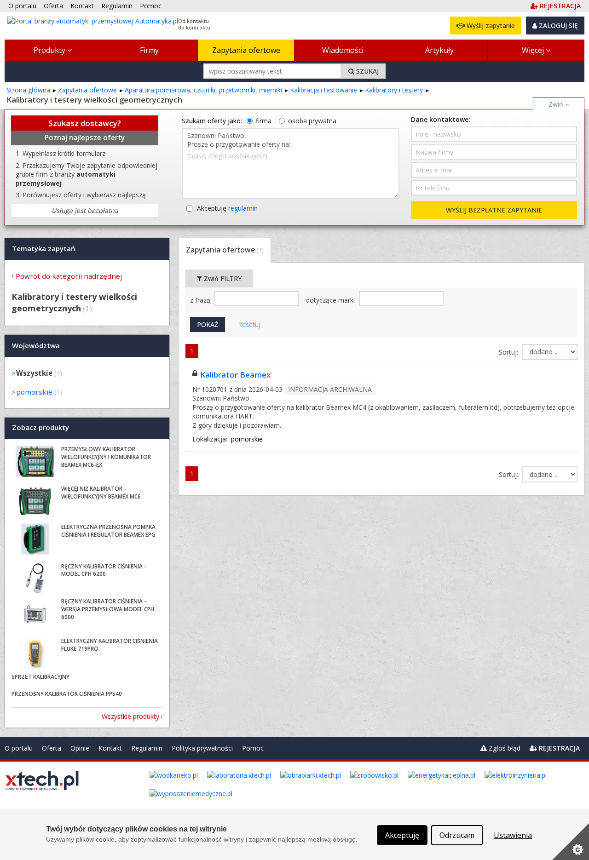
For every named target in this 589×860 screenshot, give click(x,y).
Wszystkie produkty (130, 716)
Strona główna (28, 90)
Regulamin (146, 748)
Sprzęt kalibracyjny (40, 677)
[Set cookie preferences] (570, 841)
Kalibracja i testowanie (323, 90)
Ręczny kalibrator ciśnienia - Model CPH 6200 (103, 570)
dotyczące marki (331, 300)
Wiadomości (343, 50)
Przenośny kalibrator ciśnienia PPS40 (67, 694)
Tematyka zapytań (43, 248)
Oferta (51, 748)
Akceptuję (227, 208)
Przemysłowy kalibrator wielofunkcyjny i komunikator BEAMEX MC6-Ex (106, 457)
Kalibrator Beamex (235, 374)
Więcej (534, 50)
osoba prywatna (312, 120)
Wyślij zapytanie (490, 25)
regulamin (243, 208)
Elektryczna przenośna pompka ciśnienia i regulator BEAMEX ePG (108, 531)
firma (263, 120)
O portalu (19, 748)
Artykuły (439, 50)
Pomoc (253, 748)
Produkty (50, 50)
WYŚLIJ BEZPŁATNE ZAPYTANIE (494, 210)
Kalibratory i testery (394, 90)
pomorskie (34, 391)
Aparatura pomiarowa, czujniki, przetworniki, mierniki (203, 90)
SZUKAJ (366, 71)
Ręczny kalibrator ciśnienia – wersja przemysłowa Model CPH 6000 (107, 609)
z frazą (201, 300)
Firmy (149, 50)
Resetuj (249, 324)
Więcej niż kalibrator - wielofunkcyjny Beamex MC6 (101, 492)
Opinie (79, 748)
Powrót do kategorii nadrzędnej (69, 276)
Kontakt (110, 748)
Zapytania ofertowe (246, 50)
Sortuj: (509, 352)
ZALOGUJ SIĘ (557, 25)
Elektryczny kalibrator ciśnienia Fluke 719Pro (109, 645)
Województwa (36, 345)
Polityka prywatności (202, 748)
